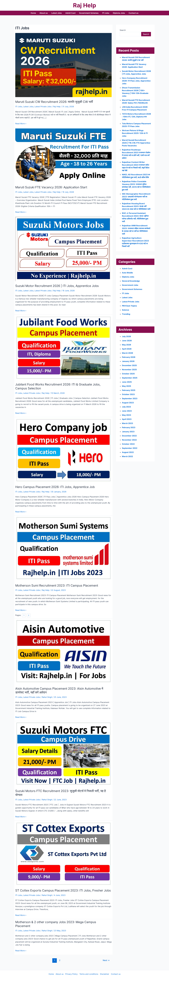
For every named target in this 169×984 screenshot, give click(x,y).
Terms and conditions (88, 974)
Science (125, 310)
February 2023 (128, 427)
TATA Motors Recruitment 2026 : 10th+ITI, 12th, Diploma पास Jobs (136, 117)
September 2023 (129, 398)
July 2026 (126, 336)
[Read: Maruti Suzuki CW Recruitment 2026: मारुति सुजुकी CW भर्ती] (63, 65)
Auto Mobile (127, 273)
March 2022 (127, 456)
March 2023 (127, 423)
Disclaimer (104, 974)
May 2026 (126, 345)
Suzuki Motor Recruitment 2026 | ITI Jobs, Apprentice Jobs (57, 286)
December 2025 (129, 365)
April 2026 (127, 349)
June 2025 (127, 382)
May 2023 (126, 415)
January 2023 (128, 431)
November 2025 (129, 369)
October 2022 (128, 444)
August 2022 (128, 452)
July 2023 (126, 407)
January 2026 (128, 361)
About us (44, 13)
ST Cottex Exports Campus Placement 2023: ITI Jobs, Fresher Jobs (63, 890)
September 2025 (129, 378)
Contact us (133, 13)
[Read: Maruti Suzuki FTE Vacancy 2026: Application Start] (63, 155)
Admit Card (70, 13)
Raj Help (84, 5)
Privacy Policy (71, 974)
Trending (126, 314)
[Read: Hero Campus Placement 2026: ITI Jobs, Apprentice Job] (63, 450)
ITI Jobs (105, 13)
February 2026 (128, 357)
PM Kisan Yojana (129, 306)
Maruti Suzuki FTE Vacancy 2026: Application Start (51, 187)
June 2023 (127, 411)
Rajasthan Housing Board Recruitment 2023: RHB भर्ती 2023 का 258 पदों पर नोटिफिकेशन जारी (136, 206)
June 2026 (127, 340)
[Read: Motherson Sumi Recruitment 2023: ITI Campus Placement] (63, 548)
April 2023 (127, 419)
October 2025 (128, 374)
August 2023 (128, 402)
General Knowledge (131, 281)
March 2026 (127, 353)
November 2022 (129, 440)
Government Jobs (130, 285)
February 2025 (128, 390)
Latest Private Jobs (42, 106)
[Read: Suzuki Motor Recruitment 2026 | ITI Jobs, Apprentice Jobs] (63, 249)
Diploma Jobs (119, 13)
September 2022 (129, 448)
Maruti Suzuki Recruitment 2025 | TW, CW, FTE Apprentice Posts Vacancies (136, 143)
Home (33, 13)
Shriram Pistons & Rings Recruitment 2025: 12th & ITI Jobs (135, 133)
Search (123, 30)
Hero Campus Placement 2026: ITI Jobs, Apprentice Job (55, 487)
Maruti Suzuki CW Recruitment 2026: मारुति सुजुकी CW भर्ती (54, 102)
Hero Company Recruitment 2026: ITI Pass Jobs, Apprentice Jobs (136, 81)
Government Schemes (89, 13)
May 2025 (126, 386)
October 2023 (128, 394)
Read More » (20, 123)
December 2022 (129, 436)
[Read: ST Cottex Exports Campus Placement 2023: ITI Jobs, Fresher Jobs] (63, 853)
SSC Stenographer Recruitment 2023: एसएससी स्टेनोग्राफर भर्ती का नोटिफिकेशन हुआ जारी (136, 196)
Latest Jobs (56, 13)
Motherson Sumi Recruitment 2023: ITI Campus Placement (56, 585)
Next (106, 960)
